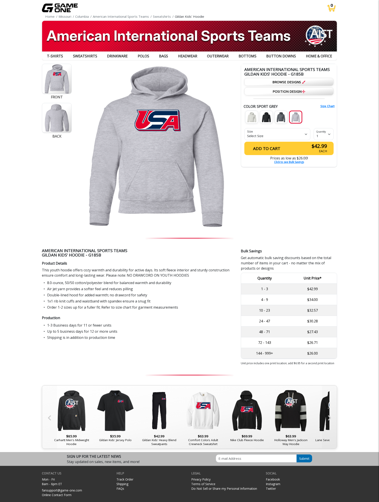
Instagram (273, 484)
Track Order (124, 479)
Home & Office (319, 56)
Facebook (273, 479)
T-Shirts (55, 56)
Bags (163, 56)
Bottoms (247, 56)
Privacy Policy (201, 479)
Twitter (271, 488)
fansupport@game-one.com (62, 490)
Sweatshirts (85, 56)
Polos (143, 56)
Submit (304, 458)
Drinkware (117, 56)
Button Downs (281, 56)
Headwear (187, 56)
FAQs (120, 488)
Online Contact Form (57, 495)
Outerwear (218, 56)
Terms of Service (203, 484)
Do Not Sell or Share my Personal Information (224, 488)
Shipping (122, 484)
